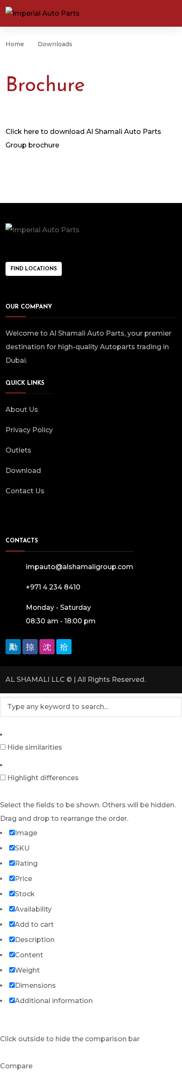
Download (23, 471)
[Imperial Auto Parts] (43, 13)
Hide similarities (34, 747)
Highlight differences (42, 778)
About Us (22, 410)
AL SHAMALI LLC (35, 679)
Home (15, 44)
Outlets (18, 450)
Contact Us (25, 491)
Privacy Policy (29, 430)
